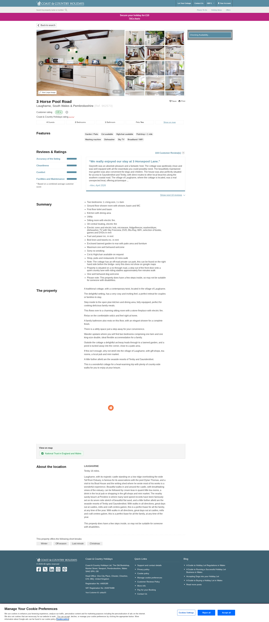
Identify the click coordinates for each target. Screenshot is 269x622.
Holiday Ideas (216, 10)
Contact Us (198, 3)
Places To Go (202, 10)
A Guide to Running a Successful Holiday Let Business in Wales (206, 570)
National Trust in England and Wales (63, 453)
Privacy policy (143, 569)
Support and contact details (149, 565)
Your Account (225, 3)
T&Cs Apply (134, 18)
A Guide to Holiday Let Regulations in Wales (205, 565)
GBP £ (209, 3)
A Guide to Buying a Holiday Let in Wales (204, 580)
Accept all (226, 613)
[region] (134, 613)
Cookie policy (143, 573)
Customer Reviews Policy (148, 582)
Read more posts (194, 584)
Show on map (170, 122)
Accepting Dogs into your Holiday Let (202, 576)
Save (174, 101)
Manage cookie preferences (149, 578)
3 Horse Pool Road (54, 101)
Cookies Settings (186, 613)
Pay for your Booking (146, 590)
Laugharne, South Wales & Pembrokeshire (74, 105)
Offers (228, 10)
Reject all (206, 613)
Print (183, 101)
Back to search (48, 25)
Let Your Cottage (184, 3)
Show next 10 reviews (171, 195)
